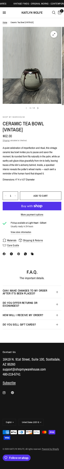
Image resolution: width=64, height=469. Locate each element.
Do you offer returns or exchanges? (20, 304)
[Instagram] (6, 393)
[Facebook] (5, 254)
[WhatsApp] (26, 254)
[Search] (54, 12)
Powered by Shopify (50, 449)
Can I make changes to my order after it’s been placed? (25, 292)
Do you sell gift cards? (19, 324)
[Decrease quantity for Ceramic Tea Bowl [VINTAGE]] (5, 196)
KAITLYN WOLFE (32, 12)
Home (5, 22)
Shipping (6, 140)
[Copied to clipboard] (33, 254)
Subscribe (9, 382)
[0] (59, 12)
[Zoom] (53, 34)
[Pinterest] (19, 254)
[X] (12, 254)
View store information (21, 232)
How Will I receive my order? (23, 315)
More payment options (32, 214)
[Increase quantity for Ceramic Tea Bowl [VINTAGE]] (15, 196)
